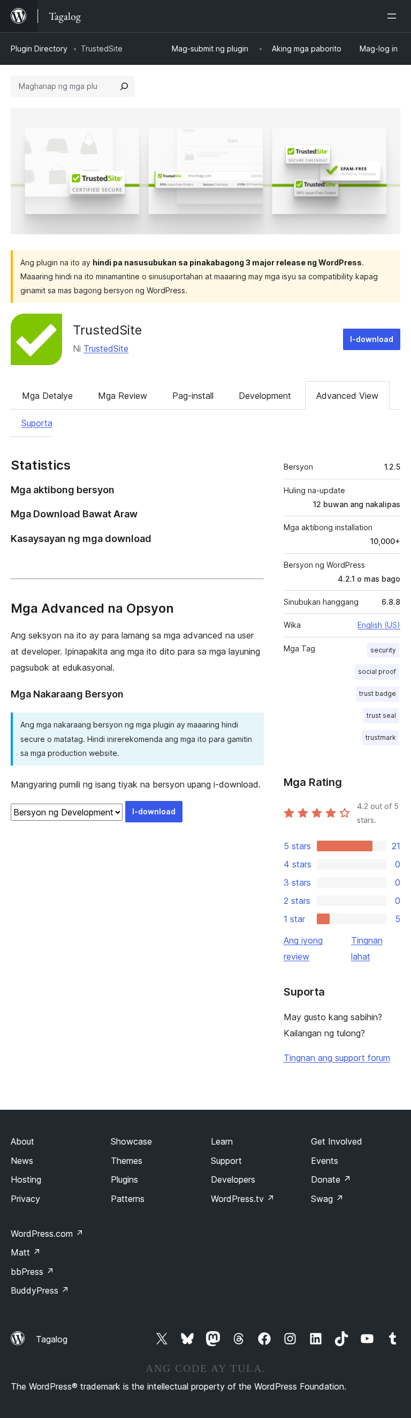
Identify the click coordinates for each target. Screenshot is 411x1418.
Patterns (127, 1198)
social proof (377, 671)
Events (324, 1160)
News (22, 1160)
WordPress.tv (243, 1198)
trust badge (377, 693)
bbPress (32, 1271)
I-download (371, 339)
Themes (126, 1160)
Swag (327, 1198)
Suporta (36, 423)
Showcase (131, 1141)
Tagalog (51, 1339)
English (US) (378, 624)
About (22, 1141)
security (383, 650)
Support (226, 1160)
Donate (331, 1179)
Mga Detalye (47, 395)
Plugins (124, 1179)
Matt (26, 1252)
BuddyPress (40, 1290)
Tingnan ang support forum (337, 1057)
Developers (233, 1179)
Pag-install (193, 395)
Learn (222, 1141)
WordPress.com (47, 1233)
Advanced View (347, 395)
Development (265, 395)
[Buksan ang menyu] (394, 16)
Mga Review (122, 395)
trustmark (381, 737)
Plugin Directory (39, 48)
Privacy (25, 1198)
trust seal (381, 715)
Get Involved (336, 1141)
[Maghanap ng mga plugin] (124, 86)
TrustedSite (107, 330)
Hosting (26, 1179)
